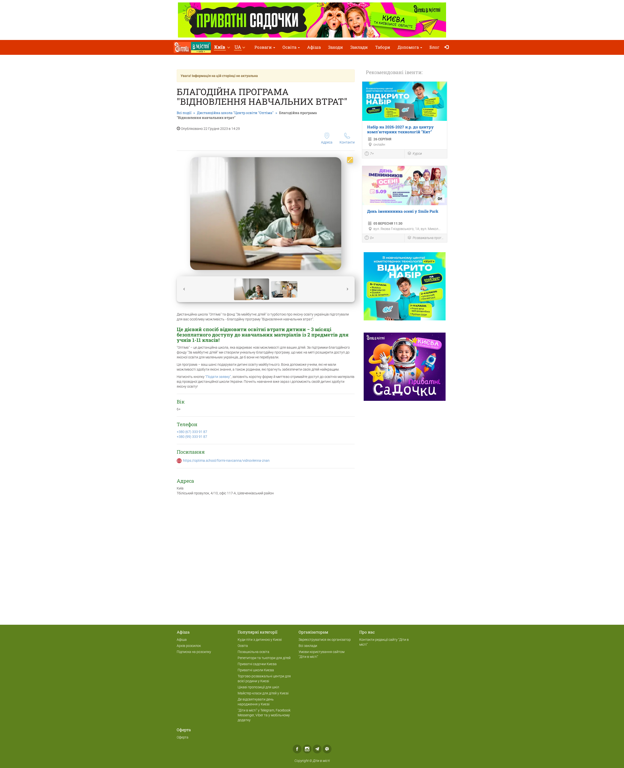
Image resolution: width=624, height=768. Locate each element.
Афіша (314, 47)
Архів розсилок (189, 646)
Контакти (347, 142)
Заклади (359, 47)
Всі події (184, 112)
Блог (434, 47)
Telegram (317, 749)
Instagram (307, 749)
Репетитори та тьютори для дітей (264, 658)
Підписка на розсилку (194, 652)
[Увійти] (447, 47)
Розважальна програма (429, 238)
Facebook (297, 749)
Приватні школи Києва (256, 670)
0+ (372, 238)
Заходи (335, 47)
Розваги (263, 47)
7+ (372, 153)
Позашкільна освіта (253, 652)
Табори (382, 47)
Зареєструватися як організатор (325, 640)
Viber (327, 749)
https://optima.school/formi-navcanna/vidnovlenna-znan (226, 460)
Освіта (290, 47)
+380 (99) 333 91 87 (192, 437)
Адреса (326, 142)
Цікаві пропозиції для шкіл (258, 687)
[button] (222, 47)
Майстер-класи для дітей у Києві (263, 693)
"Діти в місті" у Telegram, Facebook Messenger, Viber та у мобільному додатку (264, 715)
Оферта (182, 737)
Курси (417, 153)
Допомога (409, 47)
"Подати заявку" (218, 377)
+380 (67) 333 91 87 (192, 432)
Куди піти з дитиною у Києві (260, 640)
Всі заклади (308, 646)
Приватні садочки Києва (257, 664)
